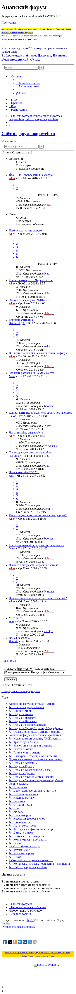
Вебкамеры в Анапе (61, 953)
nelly (47, 346)
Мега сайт (15, 618)
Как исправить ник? (21, 319)
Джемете (44, 55)
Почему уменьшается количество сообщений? (38, 598)
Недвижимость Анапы (44, 956)
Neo (46, 273)
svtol (11, 621)
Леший (48, 508)
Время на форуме (20, 637)
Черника (14, 455)
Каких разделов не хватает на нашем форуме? (38, 515)
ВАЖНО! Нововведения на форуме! (32, 174)
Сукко (35, 59)
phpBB (30, 920)
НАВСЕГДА (17, 323)
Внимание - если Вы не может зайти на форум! (38, 353)
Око (46, 465)
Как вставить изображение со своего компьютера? (40, 412)
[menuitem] (28, 83)
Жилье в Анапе (26, 953)
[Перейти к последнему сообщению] (52, 204)
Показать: (10, 668)
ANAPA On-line (11, 953)
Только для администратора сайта (30, 452)
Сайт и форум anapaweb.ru (28, 133)
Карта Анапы (27, 956)
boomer (48, 406)
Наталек (49, 591)
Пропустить (9, 22)
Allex (12, 178)
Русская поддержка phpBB (18, 926)
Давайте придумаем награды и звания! (33, 565)
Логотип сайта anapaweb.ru (26, 432)
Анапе (31, 55)
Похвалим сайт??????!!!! (24, 472)
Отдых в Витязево (42, 953)
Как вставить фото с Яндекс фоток (31, 280)
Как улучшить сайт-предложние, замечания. (36, 545)
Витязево (60, 55)
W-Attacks (50, 445)
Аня (11, 475)
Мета (12, 376)
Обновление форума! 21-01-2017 (29, 300)
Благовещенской (14, 59)
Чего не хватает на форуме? (26, 230)
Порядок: (37, 672)
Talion (12, 416)
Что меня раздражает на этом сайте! (31, 372)
